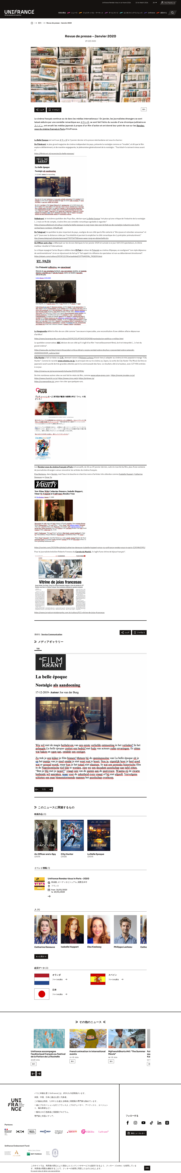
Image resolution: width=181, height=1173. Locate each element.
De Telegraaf (39, 232)
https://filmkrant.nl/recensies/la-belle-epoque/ (54, 153)
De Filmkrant (40, 144)
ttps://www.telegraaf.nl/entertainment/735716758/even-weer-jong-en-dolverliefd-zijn (71, 238)
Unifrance (151, 13)
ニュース (74, 13)
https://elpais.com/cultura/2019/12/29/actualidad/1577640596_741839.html (68, 256)
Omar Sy (48, 477)
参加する (163, 13)
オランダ (85, 122)
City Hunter (39, 357)
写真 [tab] (38, 649)
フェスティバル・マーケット (93, 13)
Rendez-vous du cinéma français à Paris (55, 467)
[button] (142, 659)
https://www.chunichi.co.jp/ (46, 378)
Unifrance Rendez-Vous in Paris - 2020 (68, 878)
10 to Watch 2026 (142, 3)
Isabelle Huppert (126, 474)
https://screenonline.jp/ (44, 381)
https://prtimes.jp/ (86, 378)
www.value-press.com (100, 375)
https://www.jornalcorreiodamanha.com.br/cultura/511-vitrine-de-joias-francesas (69, 612)
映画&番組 (62, 13)
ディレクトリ (113, 13)
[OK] (147, 1168)
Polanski (95, 250)
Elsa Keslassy (40, 474)
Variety (54, 474)
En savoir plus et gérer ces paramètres (45, 1171)
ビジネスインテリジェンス (133, 13)
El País (78, 250)
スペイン (38, 125)
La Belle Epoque (41, 140)
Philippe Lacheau (86, 357)
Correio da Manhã (83, 551)
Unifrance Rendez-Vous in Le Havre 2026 (116, 3)
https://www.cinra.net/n (68, 378)
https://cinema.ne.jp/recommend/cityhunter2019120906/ (59, 371)
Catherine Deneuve (44, 947)
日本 (62, 357)
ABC (59, 342)
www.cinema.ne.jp (66, 361)
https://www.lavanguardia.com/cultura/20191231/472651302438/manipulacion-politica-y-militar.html (78, 338)
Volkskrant (39, 218)
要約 (143, 109)
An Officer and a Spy (43, 243)
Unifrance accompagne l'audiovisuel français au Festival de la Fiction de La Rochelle (48, 1054)
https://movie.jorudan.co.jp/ (123, 375)
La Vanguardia (40, 331)
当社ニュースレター (138, 1133)
